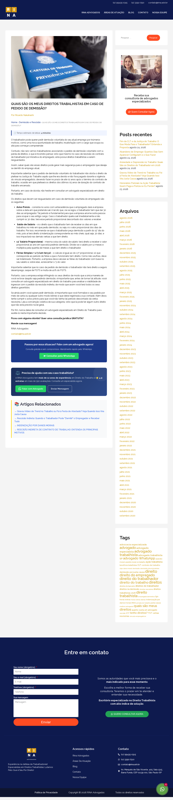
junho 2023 (125, 371)
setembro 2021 (127, 463)
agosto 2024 (126, 318)
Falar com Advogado (32, 389)
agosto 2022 (126, 415)
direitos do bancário (127, 586)
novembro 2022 (128, 402)
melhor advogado (126, 606)
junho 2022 (125, 423)
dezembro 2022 (128, 397)
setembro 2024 (127, 314)
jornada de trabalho (143, 603)
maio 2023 (125, 375)
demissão (136, 568)
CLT (139, 565)
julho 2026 (125, 222)
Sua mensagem (21, 697)
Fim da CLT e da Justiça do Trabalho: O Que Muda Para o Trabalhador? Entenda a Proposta (141, 144)
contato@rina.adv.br (158, 2)
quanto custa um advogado (144, 610)
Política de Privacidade (46, 792)
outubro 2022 (126, 406)
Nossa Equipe (159, 12)
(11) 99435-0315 (120, 2)
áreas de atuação (114, 12)
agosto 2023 (126, 367)
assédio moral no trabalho (135, 562)
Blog (131, 12)
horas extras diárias (138, 600)
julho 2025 (125, 275)
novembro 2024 (128, 305)
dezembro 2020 (128, 502)
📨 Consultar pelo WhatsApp (59, 356)
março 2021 (126, 489)
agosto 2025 (126, 270)
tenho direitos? (138, 612)
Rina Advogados (91, 12)
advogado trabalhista (136, 553)
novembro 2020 (128, 507)
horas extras (125, 599)
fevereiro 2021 (127, 494)
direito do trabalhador (139, 578)
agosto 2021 (126, 467)
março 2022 (126, 437)
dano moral (127, 568)
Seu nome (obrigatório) (25, 667)
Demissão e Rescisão (30, 122)
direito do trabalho (134, 582)
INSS (134, 603)
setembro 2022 (127, 410)
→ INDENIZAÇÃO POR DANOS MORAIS (34, 425)
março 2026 (126, 240)
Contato (143, 12)
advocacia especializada (133, 544)
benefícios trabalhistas (128, 565)
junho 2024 (125, 323)
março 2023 (126, 384)
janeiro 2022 (126, 445)
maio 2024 (125, 327)
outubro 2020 (126, 511)
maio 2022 (125, 428)
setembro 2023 (127, 362)
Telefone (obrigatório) (24, 687)
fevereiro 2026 (127, 244)
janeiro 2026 (126, 248)
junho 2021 (125, 476)
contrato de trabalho (151, 565)
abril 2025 (124, 288)
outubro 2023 (126, 358)
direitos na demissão (129, 589)
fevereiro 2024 (127, 340)
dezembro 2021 (128, 450)
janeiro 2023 (126, 393)
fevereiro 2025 (127, 296)
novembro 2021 (128, 454)
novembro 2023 (128, 353)
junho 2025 (125, 279)
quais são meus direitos (138, 607)
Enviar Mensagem (60, 389)
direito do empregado (137, 575)
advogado (128, 548)
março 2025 (126, 292)
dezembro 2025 (128, 253)
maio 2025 (125, 283)
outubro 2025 (126, 261)
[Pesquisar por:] (133, 37)
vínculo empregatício (138, 616)
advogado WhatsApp (139, 558)
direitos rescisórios (146, 589)
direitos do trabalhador (147, 586)
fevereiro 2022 (127, 441)
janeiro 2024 (126, 345)
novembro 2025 (128, 257)
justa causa (156, 603)
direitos (155, 582)
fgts (156, 596)
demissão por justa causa (132, 572)
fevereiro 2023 (127, 388)
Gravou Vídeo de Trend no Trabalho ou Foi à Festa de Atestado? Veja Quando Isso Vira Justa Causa (141, 175)
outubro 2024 (126, 310)
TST (150, 613)
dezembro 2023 (128, 349)
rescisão (122, 613)
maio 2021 (125, 480)
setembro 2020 (127, 515)
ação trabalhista (154, 562)
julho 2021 (125, 472)
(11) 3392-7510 (137, 2)
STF (127, 613)
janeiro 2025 (126, 301)
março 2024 (126, 336)
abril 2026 (124, 235)
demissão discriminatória (149, 568)
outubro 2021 (126, 458)
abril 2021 (124, 485)
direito (151, 571)
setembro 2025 (127, 266)
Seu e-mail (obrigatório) (25, 677)
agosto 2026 (126, 218)
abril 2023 (124, 380)
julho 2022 (125, 419)
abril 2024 (124, 332)
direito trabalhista (133, 594)
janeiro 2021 (126, 498)
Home (14, 122)
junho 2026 (125, 226)
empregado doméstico (146, 596)
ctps (121, 568)
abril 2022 (124, 432)
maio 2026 (125, 231)
